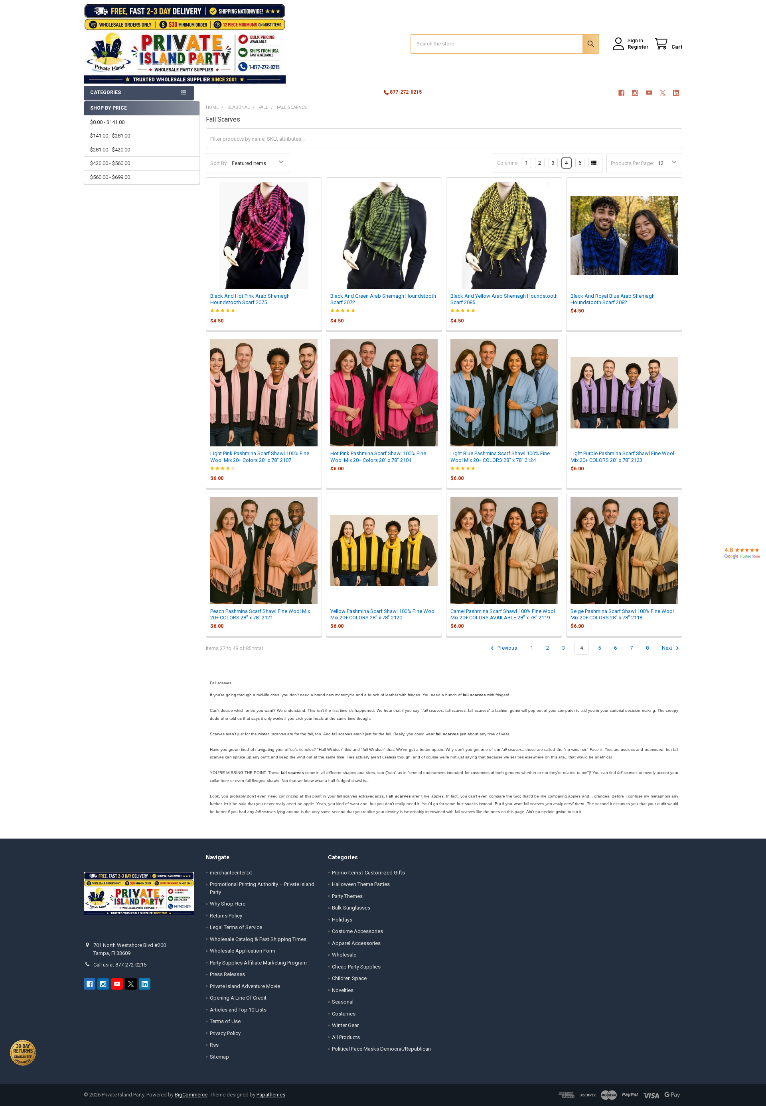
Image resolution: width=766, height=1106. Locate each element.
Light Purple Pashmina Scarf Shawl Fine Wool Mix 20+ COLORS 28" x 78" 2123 (622, 456)
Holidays (342, 920)
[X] (662, 92)
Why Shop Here (227, 904)
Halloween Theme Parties (361, 884)
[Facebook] (621, 92)
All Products (346, 1037)
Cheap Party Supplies (356, 967)
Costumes (343, 1014)
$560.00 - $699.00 (110, 177)
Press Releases (227, 974)
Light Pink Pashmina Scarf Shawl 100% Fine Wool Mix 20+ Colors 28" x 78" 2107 (259, 456)
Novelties (342, 990)
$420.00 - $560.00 (110, 163)
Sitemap (219, 1057)
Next (667, 648)
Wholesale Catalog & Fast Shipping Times (258, 939)
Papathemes (271, 1095)
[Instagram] (635, 92)
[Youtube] (649, 92)
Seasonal (342, 1002)
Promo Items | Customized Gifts (368, 873)
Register (638, 47)
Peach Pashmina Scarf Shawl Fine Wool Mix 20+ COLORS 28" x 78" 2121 (260, 614)
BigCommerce (191, 1095)
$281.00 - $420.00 (110, 150)
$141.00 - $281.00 (110, 136)
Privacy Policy (225, 1033)
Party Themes (347, 896)
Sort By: (219, 163)
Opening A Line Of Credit (238, 998)
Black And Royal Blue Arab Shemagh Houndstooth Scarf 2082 (613, 299)
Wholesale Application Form (242, 951)
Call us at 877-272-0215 (119, 965)
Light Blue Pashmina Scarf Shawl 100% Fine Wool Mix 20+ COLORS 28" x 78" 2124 (500, 456)
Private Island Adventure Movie (245, 986)
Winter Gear (345, 1025)
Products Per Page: (632, 163)
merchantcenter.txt (231, 873)
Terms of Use (225, 1021)
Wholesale (344, 955)
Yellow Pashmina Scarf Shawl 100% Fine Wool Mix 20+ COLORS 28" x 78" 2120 (383, 614)
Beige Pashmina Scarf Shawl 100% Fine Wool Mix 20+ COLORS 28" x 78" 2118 (622, 614)
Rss (214, 1045)
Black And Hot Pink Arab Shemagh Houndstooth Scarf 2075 (250, 299)
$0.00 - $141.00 (107, 122)
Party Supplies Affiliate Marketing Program (258, 963)
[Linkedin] (676, 92)
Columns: (508, 163)
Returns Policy (226, 916)
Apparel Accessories (356, 943)
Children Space (349, 978)
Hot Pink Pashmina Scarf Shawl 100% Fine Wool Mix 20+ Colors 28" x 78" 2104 (378, 456)
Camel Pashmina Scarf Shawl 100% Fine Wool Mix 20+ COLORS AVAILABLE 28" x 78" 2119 (502, 614)
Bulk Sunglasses (351, 908)
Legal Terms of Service (236, 927)
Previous (506, 648)
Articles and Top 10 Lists (238, 1010)
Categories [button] (105, 92)
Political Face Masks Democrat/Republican (381, 1049)
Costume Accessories (357, 931)
